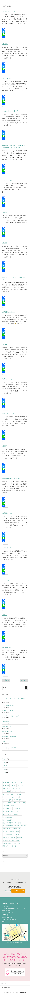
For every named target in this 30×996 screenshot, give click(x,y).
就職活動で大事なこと (9, 513)
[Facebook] (15, 29)
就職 (23, 826)
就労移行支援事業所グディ (11, 826)
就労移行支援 (7, 817)
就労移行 (17, 814)
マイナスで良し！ (8, 180)
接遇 (3, 742)
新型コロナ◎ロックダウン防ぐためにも (14, 278)
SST (13, 785)
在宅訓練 (16, 808)
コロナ (6, 794)
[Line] (15, 34)
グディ (6, 791)
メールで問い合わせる (18, 891)
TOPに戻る (8, 891)
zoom (20, 785)
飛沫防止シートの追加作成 (11, 478)
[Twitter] (15, 31)
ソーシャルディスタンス (11, 797)
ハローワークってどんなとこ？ (10, 716)
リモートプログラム (9, 802)
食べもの (6, 840)
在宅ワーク (7, 808)
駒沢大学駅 (17, 843)
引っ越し (5, 44)
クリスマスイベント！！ (10, 111)
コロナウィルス (16, 794)
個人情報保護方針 (6, 987)
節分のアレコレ (6, 726)
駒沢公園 (15, 840)
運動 (13, 837)
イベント (7, 788)
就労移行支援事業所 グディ (12, 823)
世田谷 (4, 769)
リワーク (4, 766)
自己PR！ (5, 344)
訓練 (6, 837)
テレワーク (7, 800)
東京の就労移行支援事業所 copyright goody (15, 992)
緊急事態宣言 (7, 834)
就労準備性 (7, 814)
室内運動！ (6, 212)
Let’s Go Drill (6, 647)
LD (21, 782)
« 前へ (6, 680)
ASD (14, 782)
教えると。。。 (7, 379)
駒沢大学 (7, 843)
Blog (3, 759)
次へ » (24, 680)
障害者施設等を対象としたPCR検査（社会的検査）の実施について (14, 147)
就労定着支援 (15, 811)
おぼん (4, 615)
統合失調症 (14, 831)
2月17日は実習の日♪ (8, 705)
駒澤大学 (6, 846)
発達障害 (16, 828)
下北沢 (6, 805)
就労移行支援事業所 (9, 820)
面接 (19, 837)
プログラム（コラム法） (9, 710)
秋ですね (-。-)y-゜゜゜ (10, 414)
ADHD (6, 782)
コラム (4, 762)
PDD (6, 785)
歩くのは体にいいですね (10, 11)
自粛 (16, 834)
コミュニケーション (18, 791)
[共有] (15, 37)
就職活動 (7, 828)
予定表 (4, 772)
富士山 (6, 811)
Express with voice (7, 731)
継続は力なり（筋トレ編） (9, 736)
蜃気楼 (4, 446)
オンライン (17, 788)
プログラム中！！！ (8, 580)
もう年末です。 (7, 78)
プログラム (17, 800)
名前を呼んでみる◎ (8, 548)
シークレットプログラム (9, 747)
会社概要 (4, 983)
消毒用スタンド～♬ (8, 312)
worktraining (5, 721)
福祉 (5, 831)
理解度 (4, 243)
